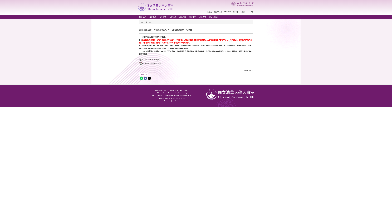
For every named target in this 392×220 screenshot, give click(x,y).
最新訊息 (152, 17)
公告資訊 (162, 17)
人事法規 (172, 17)
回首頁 (209, 12)
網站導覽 (202, 17)
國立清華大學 (218, 12)
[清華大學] (156, 6)
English (227, 12)
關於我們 (142, 17)
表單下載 (182, 17)
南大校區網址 (214, 17)
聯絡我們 (235, 12)
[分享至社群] (142, 78)
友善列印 (144, 74)
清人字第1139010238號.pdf (150, 59)
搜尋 (252, 12)
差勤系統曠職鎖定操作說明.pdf (151, 63)
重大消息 (149, 22)
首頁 (142, 22)
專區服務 (192, 17)
